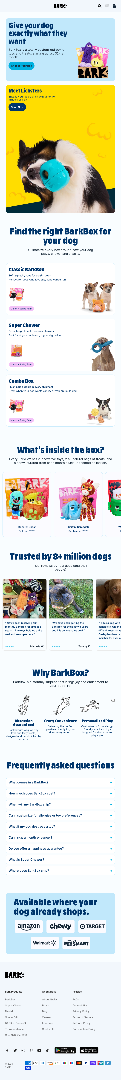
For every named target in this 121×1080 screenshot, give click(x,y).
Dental (9, 1011)
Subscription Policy (84, 1029)
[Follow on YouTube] (39, 1050)
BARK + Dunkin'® (15, 1023)
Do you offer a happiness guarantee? (36, 848)
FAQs (75, 999)
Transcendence (14, 1029)
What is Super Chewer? (26, 859)
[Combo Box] (60, 400)
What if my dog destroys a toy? (32, 826)
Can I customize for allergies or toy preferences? (45, 815)
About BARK (49, 999)
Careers (47, 1017)
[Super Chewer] (60, 345)
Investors (47, 1023)
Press (45, 1005)
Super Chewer (14, 1005)
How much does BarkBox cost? (32, 793)
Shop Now (17, 107)
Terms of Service (82, 1017)
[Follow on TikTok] (47, 1050)
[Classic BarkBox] (60, 289)
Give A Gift (11, 1017)
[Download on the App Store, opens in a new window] (89, 1050)
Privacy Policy (80, 1011)
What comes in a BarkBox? (28, 782)
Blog (44, 1011)
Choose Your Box (21, 65)
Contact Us (48, 1029)
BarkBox (10, 999)
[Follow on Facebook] (7, 1050)
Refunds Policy (81, 1023)
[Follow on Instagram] (23, 1050)
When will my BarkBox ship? (30, 804)
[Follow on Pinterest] (31, 1050)
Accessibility (79, 1005)
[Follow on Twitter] (15, 1050)
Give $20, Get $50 (16, 1035)
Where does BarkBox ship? (29, 870)
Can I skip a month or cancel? (30, 837)
